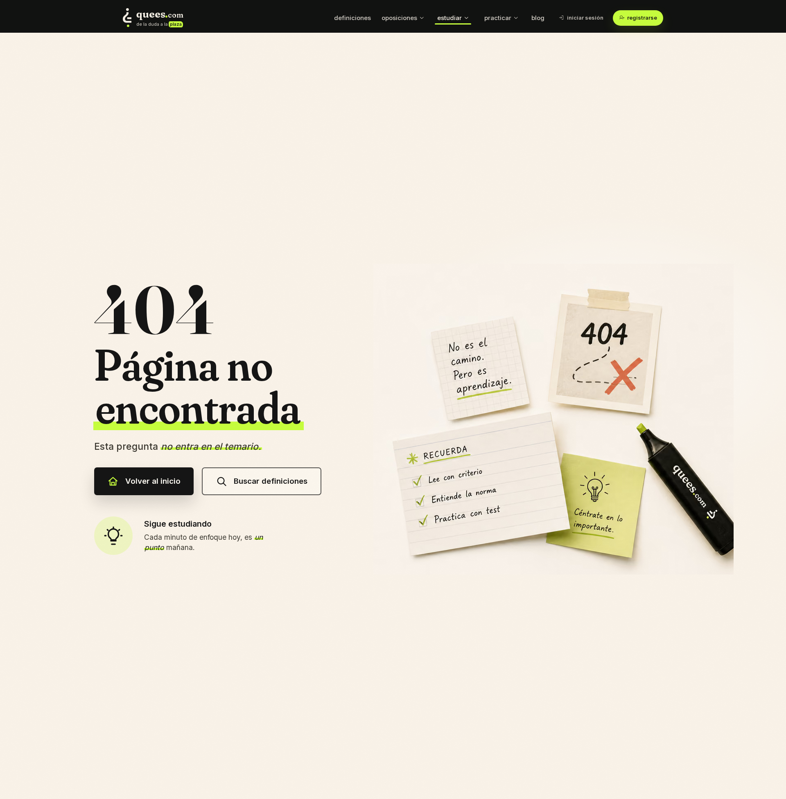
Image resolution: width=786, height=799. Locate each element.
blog (537, 18)
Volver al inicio (153, 481)
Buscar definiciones (270, 481)
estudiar (449, 18)
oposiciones (399, 18)
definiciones (352, 18)
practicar (497, 18)
